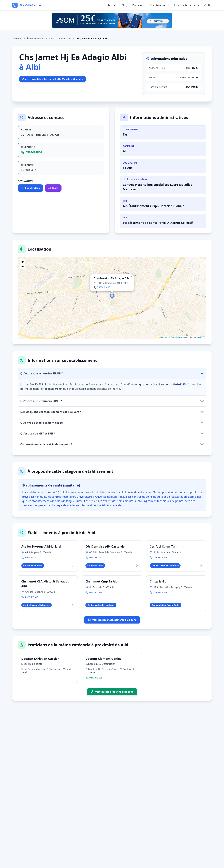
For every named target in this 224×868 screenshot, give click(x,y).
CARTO (201, 337)
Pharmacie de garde (186, 5)
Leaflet (164, 337)
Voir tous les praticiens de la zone (114, 691)
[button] (112, 295)
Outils (208, 5)
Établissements (159, 5)
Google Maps (32, 188)
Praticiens (138, 5)
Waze (55, 188)
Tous (51, 38)
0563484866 (34, 152)
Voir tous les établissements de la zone (114, 619)
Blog (124, 5)
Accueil (112, 5)
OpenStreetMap (178, 337)
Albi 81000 (65, 38)
